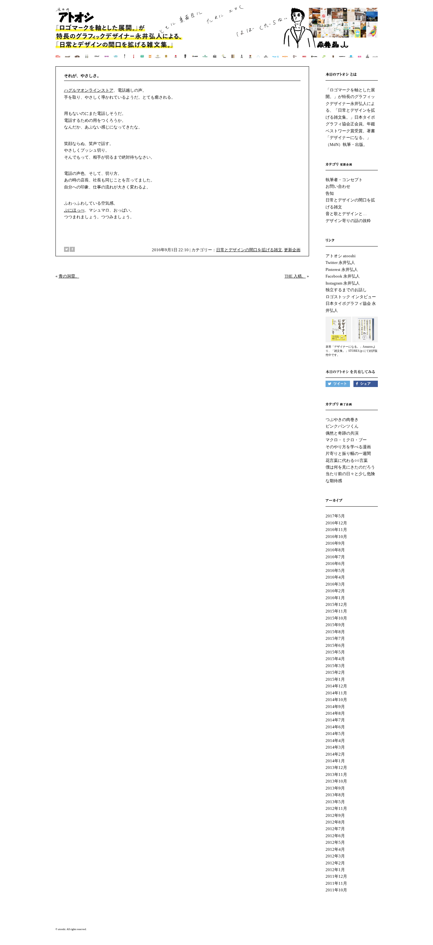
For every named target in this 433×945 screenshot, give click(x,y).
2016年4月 (335, 577)
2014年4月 (335, 740)
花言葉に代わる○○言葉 (347, 460)
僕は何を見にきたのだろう (350, 467)
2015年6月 (335, 645)
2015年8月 (335, 631)
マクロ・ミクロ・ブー (346, 439)
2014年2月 (335, 754)
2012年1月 (335, 869)
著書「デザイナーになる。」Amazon (349, 346)
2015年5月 (335, 652)
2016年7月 (335, 557)
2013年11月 (336, 774)
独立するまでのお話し (346, 289)
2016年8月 (335, 550)
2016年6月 (335, 563)
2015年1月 (335, 679)
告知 (330, 193)
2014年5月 (335, 733)
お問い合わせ (338, 186)
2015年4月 (335, 658)
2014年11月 (336, 693)
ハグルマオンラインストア (88, 90)
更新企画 (292, 249)
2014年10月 (336, 699)
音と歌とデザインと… (346, 213)
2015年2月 (335, 672)
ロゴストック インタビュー (351, 296)
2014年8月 (335, 713)
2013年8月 (335, 794)
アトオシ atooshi (341, 255)
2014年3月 (335, 747)
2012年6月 (335, 835)
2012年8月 (335, 822)
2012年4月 (335, 849)
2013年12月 (336, 767)
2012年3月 (335, 856)
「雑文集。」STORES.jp (347, 350)
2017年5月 (335, 516)
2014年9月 (335, 706)
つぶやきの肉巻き (342, 419)
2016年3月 (335, 584)
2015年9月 (335, 624)
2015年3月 (335, 665)
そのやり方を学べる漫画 (348, 446)
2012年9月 (335, 815)
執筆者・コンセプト (344, 179)
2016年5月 (335, 570)
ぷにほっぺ (74, 210)
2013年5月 (335, 801)
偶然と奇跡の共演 (342, 433)
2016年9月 (335, 543)
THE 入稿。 (295, 276)
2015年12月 (336, 604)
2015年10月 (336, 618)
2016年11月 (336, 529)
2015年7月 (335, 638)
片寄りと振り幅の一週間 (348, 453)
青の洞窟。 (69, 276)
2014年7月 (335, 720)
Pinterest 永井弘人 (342, 269)
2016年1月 (335, 597)
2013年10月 (336, 781)
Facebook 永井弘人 (343, 276)
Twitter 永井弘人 (340, 262)
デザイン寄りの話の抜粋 (348, 220)
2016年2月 (335, 590)
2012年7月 (335, 828)
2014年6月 (335, 727)
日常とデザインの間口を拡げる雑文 (249, 249)
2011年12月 (336, 876)
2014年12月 (336, 686)
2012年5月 (335, 842)
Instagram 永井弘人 (343, 283)
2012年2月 (335, 863)
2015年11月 (336, 611)
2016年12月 (336, 523)
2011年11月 (336, 883)
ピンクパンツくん (342, 426)
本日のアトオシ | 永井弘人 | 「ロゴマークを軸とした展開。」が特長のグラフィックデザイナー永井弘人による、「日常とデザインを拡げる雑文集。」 (217, 36)
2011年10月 (336, 890)
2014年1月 (335, 760)
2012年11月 (336, 808)
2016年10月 (336, 536)
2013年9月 (335, 788)
